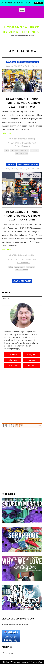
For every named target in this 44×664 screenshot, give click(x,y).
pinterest (13, 360)
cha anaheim (19, 267)
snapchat (13, 365)
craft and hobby (22, 153)
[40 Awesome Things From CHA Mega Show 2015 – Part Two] (22, 80)
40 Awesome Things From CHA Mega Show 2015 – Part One (22, 215)
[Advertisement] (22, 397)
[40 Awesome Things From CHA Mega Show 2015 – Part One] (22, 188)
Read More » (7, 133)
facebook (13, 354)
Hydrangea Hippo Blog (28, 62)
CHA (7, 151)
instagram (31, 354)
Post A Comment (23, 146)
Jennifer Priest (33, 66)
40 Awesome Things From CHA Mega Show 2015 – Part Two (22, 103)
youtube (31, 360)
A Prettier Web (35, 662)
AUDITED (11, 62)
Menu (22, 10)
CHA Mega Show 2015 (19, 151)
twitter (31, 365)
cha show (34, 151)
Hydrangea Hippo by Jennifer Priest (22, 29)
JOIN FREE (38, 3)
